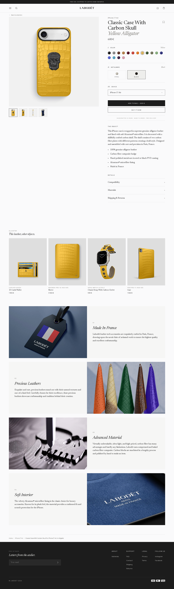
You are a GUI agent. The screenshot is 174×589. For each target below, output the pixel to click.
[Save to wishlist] (163, 22)
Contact (129, 560)
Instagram (159, 556)
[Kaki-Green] (151, 53)
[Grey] (114, 53)
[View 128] (43, 112)
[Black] (109, 53)
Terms (144, 560)
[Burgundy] (128, 53)
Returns (129, 568)
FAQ (127, 556)
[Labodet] (87, 8)
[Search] (16, 8)
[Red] (133, 53)
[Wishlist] (157, 8)
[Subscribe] (58, 562)
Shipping (129, 564)
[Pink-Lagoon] (123, 57)
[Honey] (123, 53)
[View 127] (33, 112)
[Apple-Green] (156, 53)
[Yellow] (142, 53)
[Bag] (163, 8)
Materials (115, 556)
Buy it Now (136, 110)
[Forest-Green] (147, 53)
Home (11, 538)
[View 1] (13, 112)
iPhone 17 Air (19, 538)
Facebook (158, 560)
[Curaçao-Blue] (114, 57)
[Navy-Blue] (161, 53)
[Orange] (137, 53)
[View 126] (23, 112)
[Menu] (10, 8)
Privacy (144, 556)
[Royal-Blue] (109, 57)
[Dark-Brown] (118, 53)
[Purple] (118, 57)
